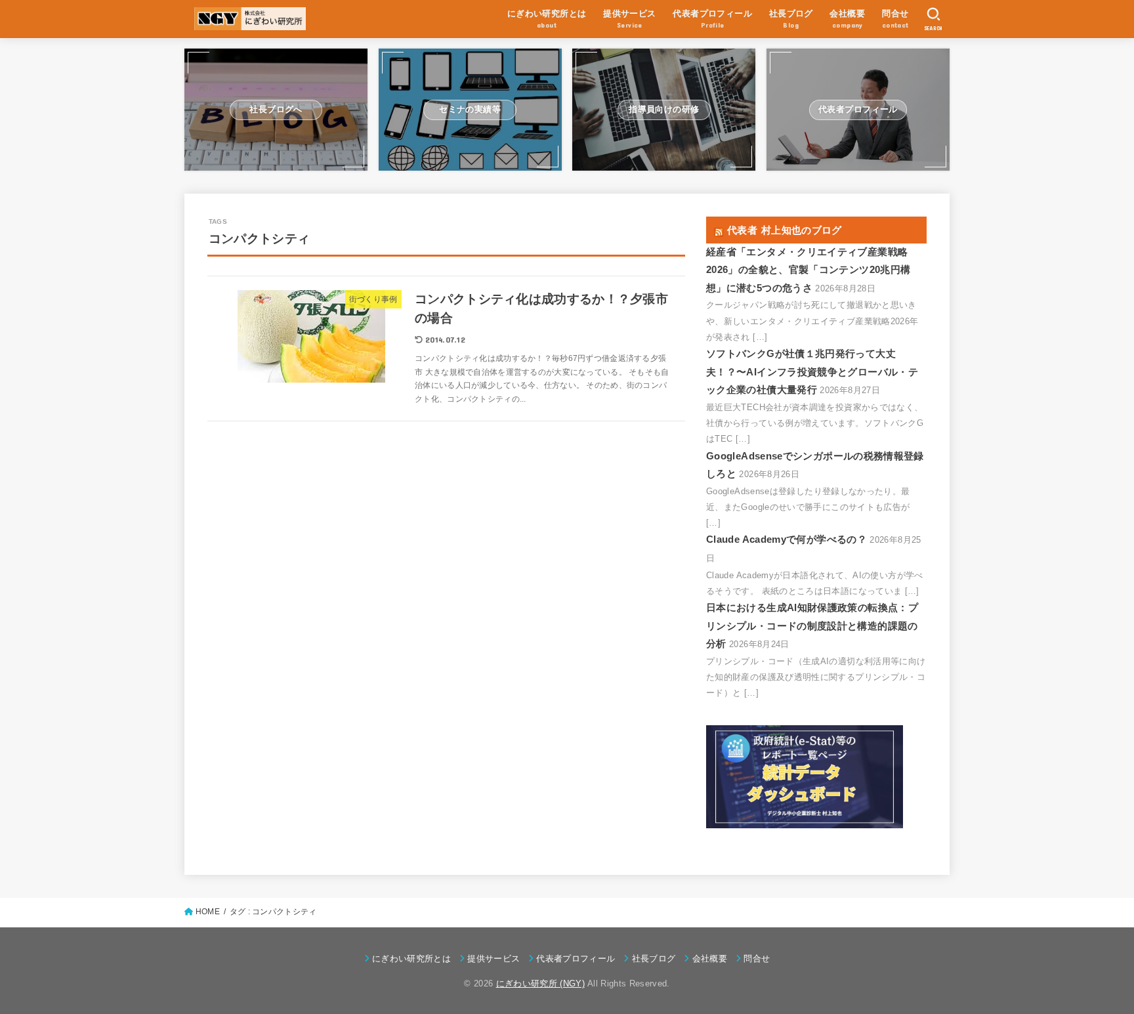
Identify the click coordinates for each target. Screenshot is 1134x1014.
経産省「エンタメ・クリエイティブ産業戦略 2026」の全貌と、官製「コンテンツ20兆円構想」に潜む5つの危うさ (808, 270)
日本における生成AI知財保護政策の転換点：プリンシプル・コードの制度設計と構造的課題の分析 (812, 625)
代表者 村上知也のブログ (784, 230)
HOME (208, 912)
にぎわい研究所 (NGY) (540, 983)
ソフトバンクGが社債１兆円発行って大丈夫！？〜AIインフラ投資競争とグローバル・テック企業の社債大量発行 (812, 372)
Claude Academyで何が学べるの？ (786, 539)
